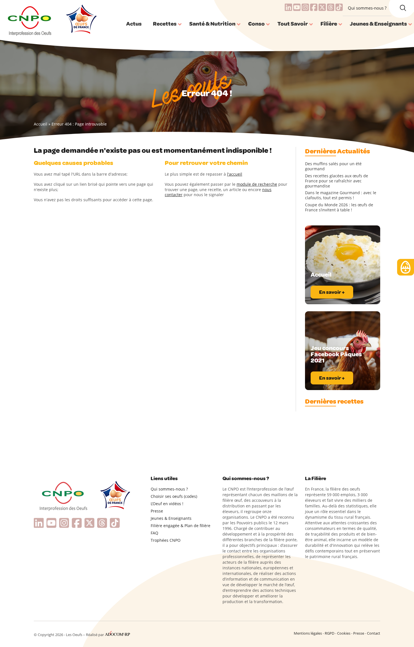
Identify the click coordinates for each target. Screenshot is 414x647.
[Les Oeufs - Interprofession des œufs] (30, 20)
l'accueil (234, 174)
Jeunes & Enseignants (171, 518)
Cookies (343, 633)
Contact (373, 633)
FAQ (154, 533)
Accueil (40, 124)
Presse (157, 511)
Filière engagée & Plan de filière (180, 525)
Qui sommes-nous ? (367, 8)
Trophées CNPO (166, 540)
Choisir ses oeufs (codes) (174, 496)
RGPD (329, 633)
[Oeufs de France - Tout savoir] (80, 20)
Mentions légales (308, 633)
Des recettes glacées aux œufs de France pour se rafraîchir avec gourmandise (336, 181)
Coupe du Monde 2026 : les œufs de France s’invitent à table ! (339, 207)
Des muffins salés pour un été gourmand (333, 166)
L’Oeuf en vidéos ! (167, 503)
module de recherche (257, 184)
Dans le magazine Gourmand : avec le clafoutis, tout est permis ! (340, 195)
